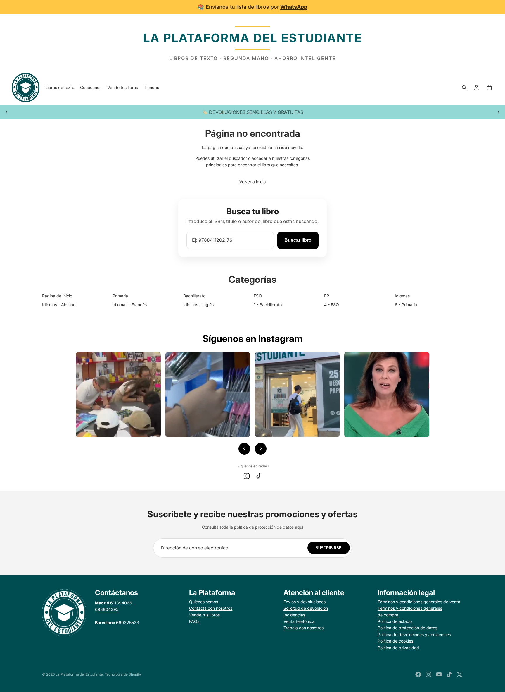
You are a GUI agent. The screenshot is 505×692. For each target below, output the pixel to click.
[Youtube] (438, 674)
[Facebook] (418, 674)
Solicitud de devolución (305, 608)
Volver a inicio (252, 181)
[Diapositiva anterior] (6, 112)
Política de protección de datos (407, 627)
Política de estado (395, 621)
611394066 (121, 602)
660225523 (127, 622)
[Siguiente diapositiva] (498, 112)
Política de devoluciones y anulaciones (414, 634)
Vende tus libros (204, 614)
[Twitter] (459, 674)
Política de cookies (395, 640)
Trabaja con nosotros (303, 627)
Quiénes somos (203, 601)
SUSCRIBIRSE (329, 548)
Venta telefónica (298, 621)
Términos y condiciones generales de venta (419, 601)
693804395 (106, 609)
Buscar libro (298, 240)
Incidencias (294, 614)
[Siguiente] (261, 449)
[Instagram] (246, 475)
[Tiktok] (449, 674)
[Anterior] (244, 449)
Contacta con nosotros (210, 608)
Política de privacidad (398, 647)
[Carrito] (489, 87)
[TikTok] (258, 475)
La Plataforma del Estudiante (79, 674)
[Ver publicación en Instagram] (118, 394)
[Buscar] (464, 87)
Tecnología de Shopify (123, 674)
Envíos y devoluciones (304, 601)
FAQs (194, 621)
